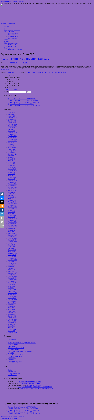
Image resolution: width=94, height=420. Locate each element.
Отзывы (6, 41)
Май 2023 (11, 160)
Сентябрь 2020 (12, 208)
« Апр (6, 89)
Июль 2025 (11, 127)
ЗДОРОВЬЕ (12, 346)
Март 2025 (11, 131)
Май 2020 (11, 213)
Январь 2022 (12, 182)
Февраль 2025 (12, 132)
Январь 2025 (12, 134)
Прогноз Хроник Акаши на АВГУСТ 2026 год (22, 99)
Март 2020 (11, 217)
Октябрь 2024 (12, 139)
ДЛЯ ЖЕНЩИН (13, 344)
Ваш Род (7, 48)
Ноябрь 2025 (12, 122)
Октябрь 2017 (12, 260)
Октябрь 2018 (12, 241)
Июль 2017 (11, 265)
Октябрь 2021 (12, 187)
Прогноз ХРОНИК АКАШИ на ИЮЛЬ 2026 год (23, 100)
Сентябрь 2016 (12, 281)
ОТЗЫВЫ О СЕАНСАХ (16, 356)
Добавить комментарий (58, 72)
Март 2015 (11, 311)
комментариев (14, 373)
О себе (6, 28)
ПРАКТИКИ (12, 358)
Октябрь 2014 (12, 319)
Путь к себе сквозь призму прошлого (12, 1)
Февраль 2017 (12, 273)
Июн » (16, 89)
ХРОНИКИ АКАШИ (13, 72)
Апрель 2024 (12, 147)
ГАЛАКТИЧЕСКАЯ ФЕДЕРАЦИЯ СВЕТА (22, 343)
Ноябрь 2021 (12, 185)
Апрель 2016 (12, 289)
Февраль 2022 (12, 180)
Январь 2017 (12, 274)
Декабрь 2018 (12, 238)
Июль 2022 (11, 172)
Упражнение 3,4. (13, 35)
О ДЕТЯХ (11, 353)
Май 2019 (11, 231)
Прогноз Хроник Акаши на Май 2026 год (21, 104)
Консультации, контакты (12, 30)
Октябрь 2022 (12, 170)
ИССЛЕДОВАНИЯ (14, 349)
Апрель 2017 (12, 270)
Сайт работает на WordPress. (9, 418)
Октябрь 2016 (12, 279)
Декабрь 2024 (12, 136)
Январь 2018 (12, 255)
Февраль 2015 (12, 312)
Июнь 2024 (11, 146)
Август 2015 (12, 303)
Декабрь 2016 (12, 276)
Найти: (6, 91)
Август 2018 (12, 243)
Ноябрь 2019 (12, 223)
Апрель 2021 (12, 197)
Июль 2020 (11, 210)
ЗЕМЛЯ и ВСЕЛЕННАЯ (16, 348)
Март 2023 (11, 164)
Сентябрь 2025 (12, 126)
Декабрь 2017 (12, 256)
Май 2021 (11, 195)
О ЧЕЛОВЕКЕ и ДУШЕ (15, 354)
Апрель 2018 (12, 250)
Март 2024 (11, 149)
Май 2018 (11, 248)
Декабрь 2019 (12, 222)
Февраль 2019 (12, 235)
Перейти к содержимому (8, 23)
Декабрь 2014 (12, 316)
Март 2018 (11, 251)
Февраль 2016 (12, 293)
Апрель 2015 (12, 309)
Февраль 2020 (12, 218)
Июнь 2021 (11, 193)
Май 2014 (11, 327)
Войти (10, 370)
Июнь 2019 (11, 230)
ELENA (25, 63)
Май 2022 (11, 175)
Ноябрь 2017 (12, 258)
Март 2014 (11, 331)
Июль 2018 (11, 245)
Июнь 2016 (11, 286)
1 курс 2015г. (12, 46)
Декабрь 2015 (12, 296)
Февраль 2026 (12, 117)
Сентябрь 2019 (12, 227)
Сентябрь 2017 (12, 261)
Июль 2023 (11, 157)
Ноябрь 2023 (12, 152)
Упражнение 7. (12, 38)
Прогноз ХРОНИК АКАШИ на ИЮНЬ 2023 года (25, 59)
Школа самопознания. (11, 43)
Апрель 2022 (12, 177)
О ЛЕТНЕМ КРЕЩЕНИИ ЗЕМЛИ (30, 382)
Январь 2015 (12, 314)
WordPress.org (12, 375)
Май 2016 (11, 288)
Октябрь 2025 (12, 124)
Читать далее (6, 69)
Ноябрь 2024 (12, 137)
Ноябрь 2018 (12, 240)
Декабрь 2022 (12, 167)
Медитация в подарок (15, 49)
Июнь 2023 (11, 159)
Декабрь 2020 (12, 203)
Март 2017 (11, 271)
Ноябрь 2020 (12, 205)
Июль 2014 (11, 324)
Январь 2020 (12, 220)
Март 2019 (11, 233)
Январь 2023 (12, 165)
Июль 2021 (11, 192)
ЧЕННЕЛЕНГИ (13, 363)
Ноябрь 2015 (12, 298)
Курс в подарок (9, 31)
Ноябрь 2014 (12, 317)
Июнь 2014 (11, 326)
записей (12, 371)
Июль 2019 (11, 228)
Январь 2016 (12, 294)
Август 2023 (12, 155)
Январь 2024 (12, 151)
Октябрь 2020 (12, 207)
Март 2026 (11, 116)
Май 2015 (11, 308)
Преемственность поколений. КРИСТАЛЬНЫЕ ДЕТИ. (36, 388)
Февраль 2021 (12, 200)
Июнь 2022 (11, 174)
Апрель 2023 (12, 162)
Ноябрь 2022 (12, 169)
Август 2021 (12, 190)
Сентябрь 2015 (12, 301)
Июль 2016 (11, 284)
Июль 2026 (11, 112)
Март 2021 (11, 198)
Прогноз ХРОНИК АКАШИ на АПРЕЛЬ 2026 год (24, 105)
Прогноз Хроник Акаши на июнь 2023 (38, 72)
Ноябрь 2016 (12, 278)
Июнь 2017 (11, 266)
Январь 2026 (12, 119)
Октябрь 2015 (12, 299)
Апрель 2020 (12, 215)
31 (10, 87)
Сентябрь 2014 (12, 321)
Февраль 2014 (12, 332)
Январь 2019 (12, 236)
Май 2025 (11, 129)
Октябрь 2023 (12, 154)
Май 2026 (11, 114)
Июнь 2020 (11, 212)
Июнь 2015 (11, 306)
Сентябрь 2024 (12, 141)
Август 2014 (12, 322)
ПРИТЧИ (11, 359)
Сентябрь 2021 (12, 189)
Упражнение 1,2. (13, 33)
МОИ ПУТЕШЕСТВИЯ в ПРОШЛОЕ (20, 351)
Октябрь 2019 (12, 225)
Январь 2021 (12, 202)
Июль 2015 (11, 304)
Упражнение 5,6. (13, 36)
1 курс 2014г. (12, 44)
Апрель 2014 (12, 329)
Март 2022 (11, 179)
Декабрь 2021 (12, 184)
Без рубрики (12, 339)
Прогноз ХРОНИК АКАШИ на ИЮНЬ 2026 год (23, 102)
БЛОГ (10, 341)
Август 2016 (12, 283)
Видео (6, 39)
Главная (6, 26)
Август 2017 (12, 263)
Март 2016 (11, 291)
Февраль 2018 (12, 253)
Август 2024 (12, 142)
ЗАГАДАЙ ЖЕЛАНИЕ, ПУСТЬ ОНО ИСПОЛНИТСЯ (35, 387)
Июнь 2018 (11, 246)
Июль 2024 (11, 144)
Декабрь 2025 (12, 121)
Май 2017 (11, 268)
